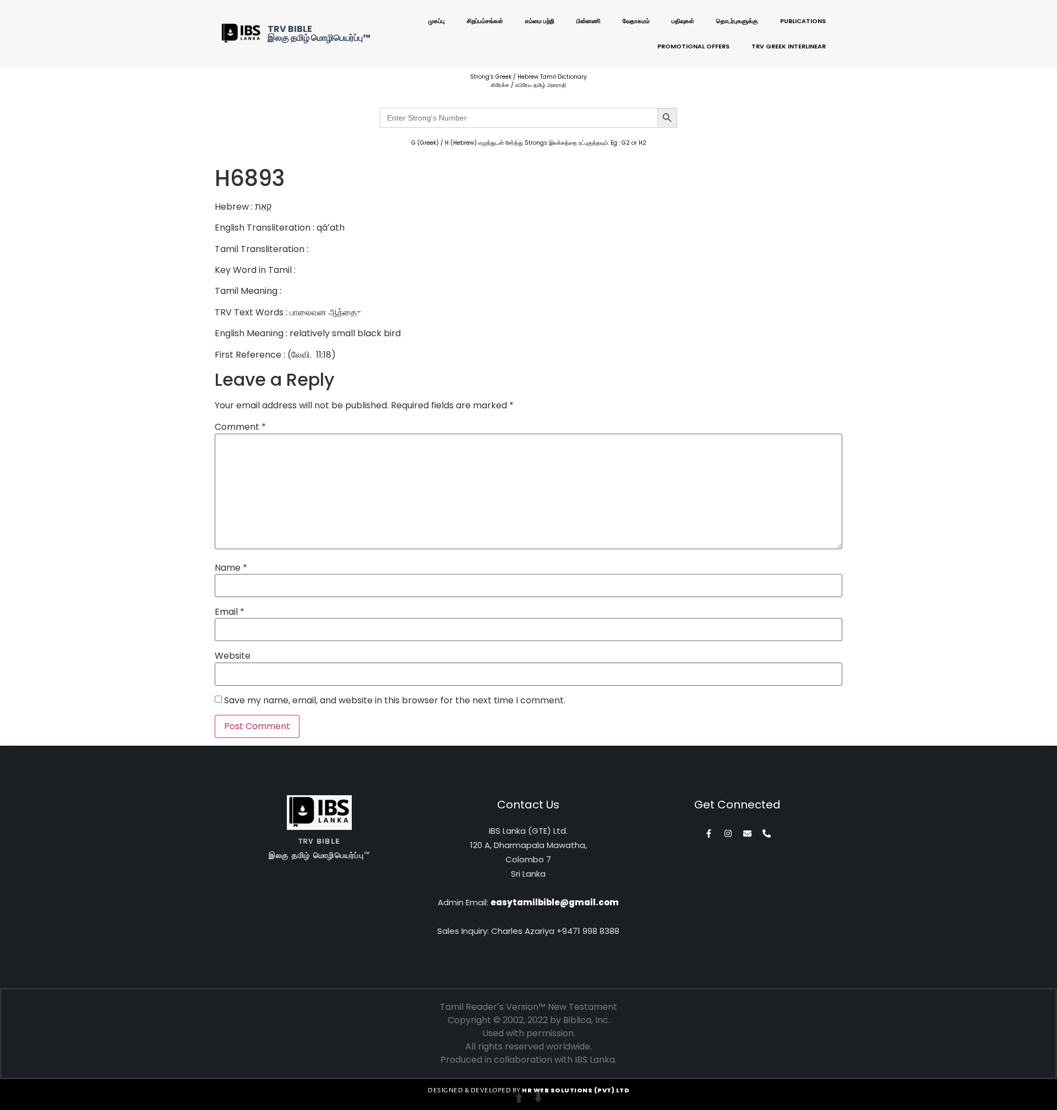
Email (229, 612)
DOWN (538, 1097)
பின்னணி (588, 21)
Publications (803, 21)
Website (232, 656)
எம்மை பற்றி (539, 21)
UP (519, 1097)
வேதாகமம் (636, 21)
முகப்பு (436, 21)
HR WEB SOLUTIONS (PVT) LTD (575, 1090)
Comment (240, 427)
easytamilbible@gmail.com (555, 902)
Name (231, 568)
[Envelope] (747, 833)
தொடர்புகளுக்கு (737, 21)
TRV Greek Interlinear (788, 46)
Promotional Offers (693, 46)
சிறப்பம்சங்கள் (485, 21)
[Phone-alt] (766, 833)
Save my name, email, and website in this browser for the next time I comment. (394, 700)
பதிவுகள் (683, 21)
